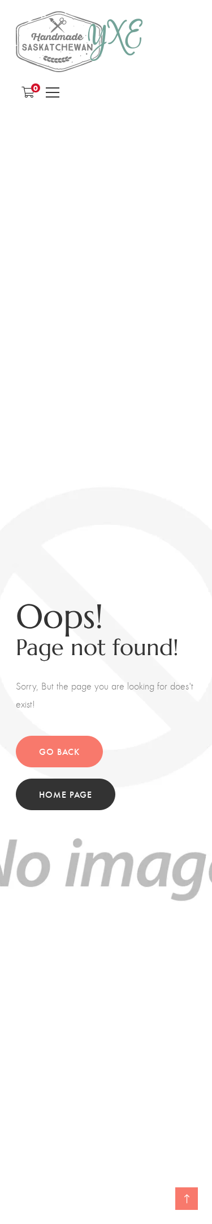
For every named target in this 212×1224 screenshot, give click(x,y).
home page (65, 794)
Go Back (59, 751)
